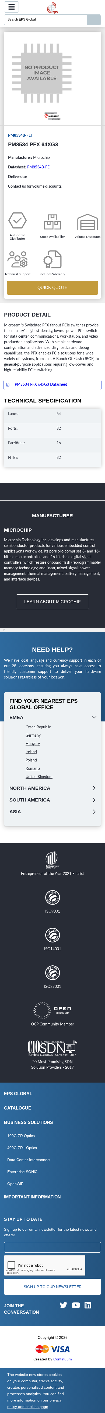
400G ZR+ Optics (22, 1148)
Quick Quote (52, 287)
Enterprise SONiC (22, 1172)
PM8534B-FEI (39, 167)
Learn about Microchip (52, 601)
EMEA (16, 717)
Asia (15, 811)
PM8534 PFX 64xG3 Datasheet (41, 384)
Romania (33, 769)
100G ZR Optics (21, 1136)
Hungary (33, 744)
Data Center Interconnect (28, 1160)
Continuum (62, 1359)
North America (29, 788)
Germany (33, 735)
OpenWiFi (15, 1184)
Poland (31, 760)
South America (29, 800)
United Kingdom (39, 777)
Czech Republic (38, 727)
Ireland (31, 752)
